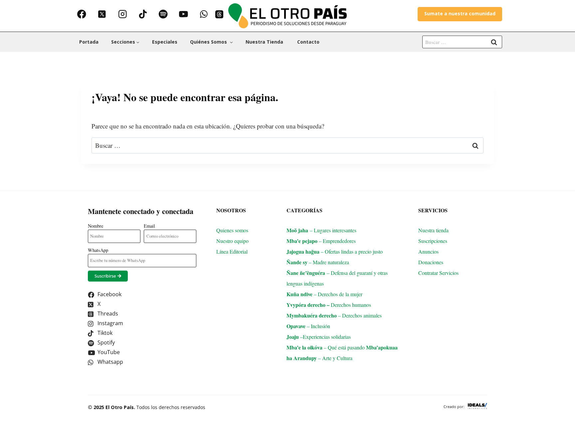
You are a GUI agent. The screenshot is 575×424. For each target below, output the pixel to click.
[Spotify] (163, 14)
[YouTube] (183, 14)
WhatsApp (98, 250)
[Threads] (219, 14)
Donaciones (430, 262)
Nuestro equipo (232, 240)
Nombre (95, 226)
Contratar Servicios (439, 272)
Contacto (308, 42)
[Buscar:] (462, 41)
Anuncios (428, 251)
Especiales (164, 42)
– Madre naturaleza (318, 262)
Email (149, 226)
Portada (88, 42)
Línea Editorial (232, 251)
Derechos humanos (333, 304)
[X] (102, 14)
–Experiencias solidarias (319, 336)
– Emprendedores (321, 240)
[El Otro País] (287, 15)
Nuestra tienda (265, 42)
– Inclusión (308, 325)
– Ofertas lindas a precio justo (335, 251)
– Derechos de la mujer (324, 294)
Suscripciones (432, 240)
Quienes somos (232, 230)
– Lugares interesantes (321, 230)
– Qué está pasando (326, 347)
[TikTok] (142, 14)
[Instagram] (122, 14)
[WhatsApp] (204, 14)
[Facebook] (82, 14)
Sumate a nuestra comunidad (459, 13)
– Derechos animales (334, 315)
